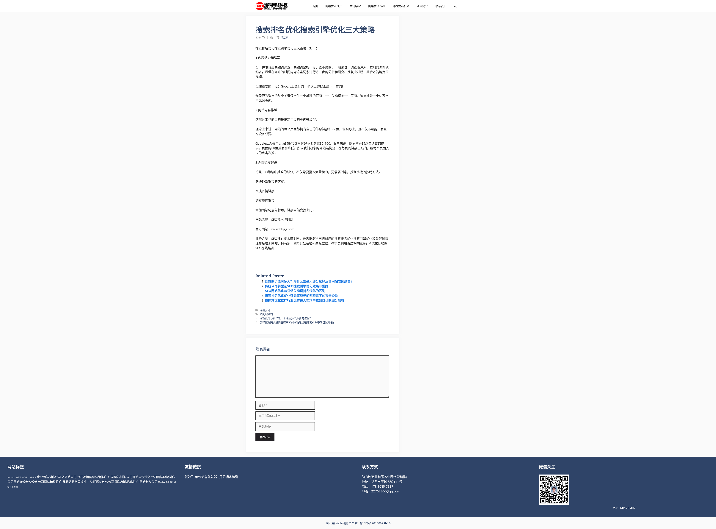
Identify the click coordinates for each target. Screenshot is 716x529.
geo (8, 477)
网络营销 (265, 310)
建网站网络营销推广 (76, 482)
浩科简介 (422, 6)
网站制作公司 (148, 482)
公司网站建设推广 (50, 482)
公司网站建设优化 (138, 477)
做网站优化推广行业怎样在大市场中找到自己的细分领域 (304, 300)
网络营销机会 (400, 6)
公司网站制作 (117, 477)
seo (12, 477)
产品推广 (25, 477)
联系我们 (441, 6)
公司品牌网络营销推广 (92, 477)
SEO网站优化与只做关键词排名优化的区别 (295, 291)
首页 (315, 6)
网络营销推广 (333, 6)
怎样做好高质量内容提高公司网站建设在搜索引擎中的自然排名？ (297, 322)
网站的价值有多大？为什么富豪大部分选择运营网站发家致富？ (309, 281)
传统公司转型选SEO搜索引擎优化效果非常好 (296, 286)
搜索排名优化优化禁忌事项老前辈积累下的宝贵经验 (301, 296)
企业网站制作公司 (49, 477)
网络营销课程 (376, 6)
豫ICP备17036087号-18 (375, 523)
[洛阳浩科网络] (271, 6)
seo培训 (18, 477)
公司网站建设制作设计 (22, 482)
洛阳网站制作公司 (102, 482)
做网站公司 (266, 314)
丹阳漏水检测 (228, 477)
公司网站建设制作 (163, 477)
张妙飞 (189, 477)
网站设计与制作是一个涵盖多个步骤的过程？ (286, 318)
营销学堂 (355, 6)
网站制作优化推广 (127, 482)
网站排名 (161, 482)
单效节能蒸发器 (206, 477)
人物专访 (32, 477)
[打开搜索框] (455, 6)
